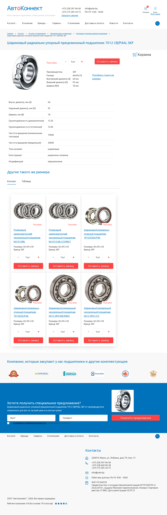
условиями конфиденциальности (29, 423)
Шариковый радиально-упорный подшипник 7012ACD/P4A (27, 312)
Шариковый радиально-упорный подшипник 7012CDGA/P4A (97, 234)
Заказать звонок (70, 15)
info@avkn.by (91, 8)
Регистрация (155, 14)
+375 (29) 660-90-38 (101, 465)
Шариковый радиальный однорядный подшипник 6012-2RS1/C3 (97, 312)
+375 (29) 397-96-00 (71, 8)
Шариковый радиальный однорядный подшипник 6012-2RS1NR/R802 (62, 312)
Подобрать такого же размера (103, 77)
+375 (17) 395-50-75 (71, 12)
